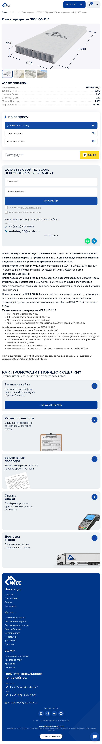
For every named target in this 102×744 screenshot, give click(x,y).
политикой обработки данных (31, 207)
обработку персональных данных (30, 212)
